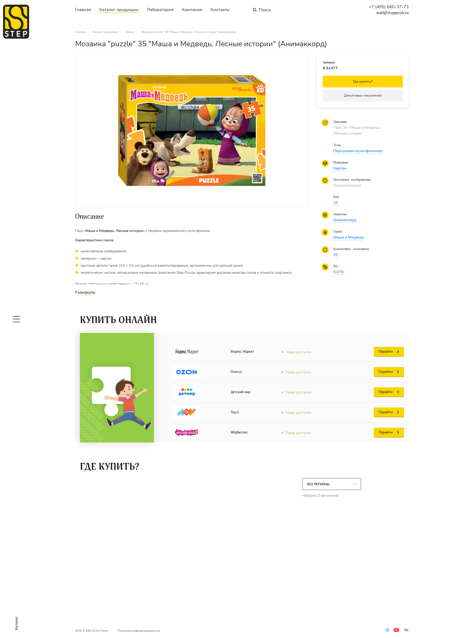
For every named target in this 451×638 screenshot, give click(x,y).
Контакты (219, 9)
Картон (339, 168)
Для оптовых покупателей (363, 96)
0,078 (338, 271)
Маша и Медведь (348, 237)
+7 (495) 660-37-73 (389, 7)
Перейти (385, 351)
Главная (83, 9)
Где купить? (363, 81)
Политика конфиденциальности (139, 630)
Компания (192, 9)
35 (335, 202)
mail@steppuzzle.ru (393, 13)
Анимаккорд (344, 220)
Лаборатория (160, 9)
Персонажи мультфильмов (357, 150)
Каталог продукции (119, 9)
